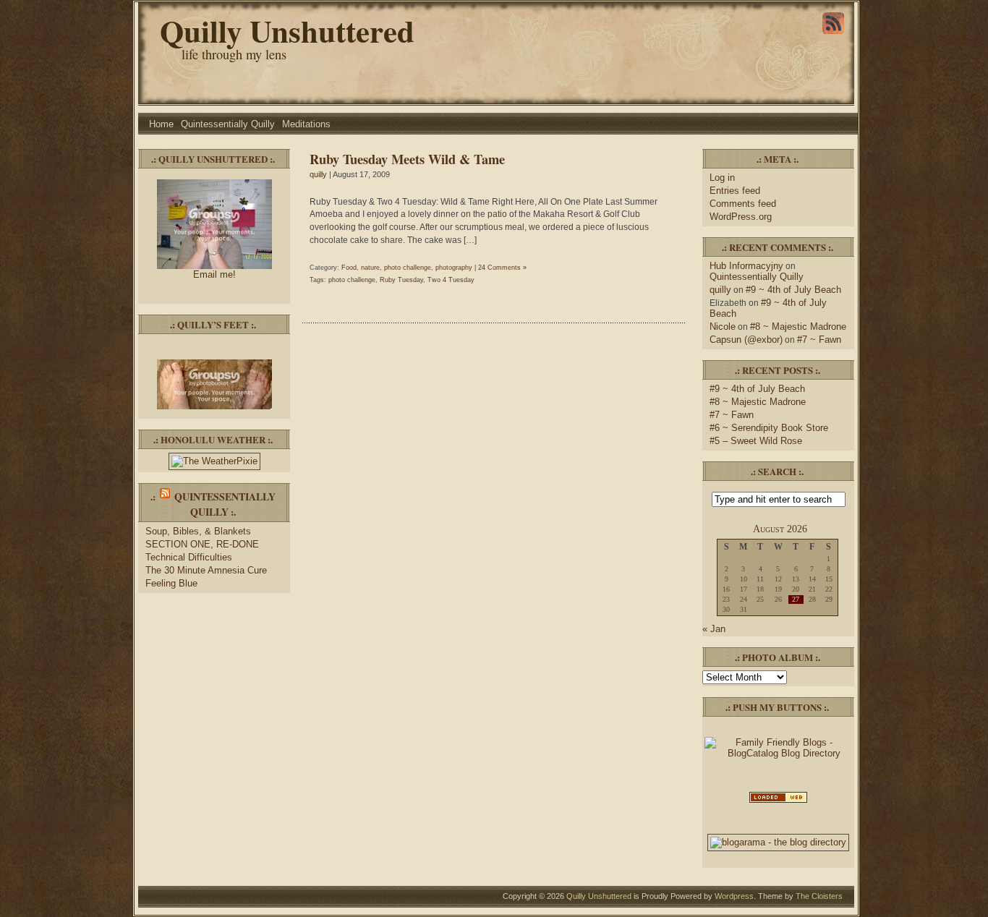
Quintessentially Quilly (228, 124)
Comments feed (743, 203)
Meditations (306, 124)
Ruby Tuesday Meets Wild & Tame (407, 159)
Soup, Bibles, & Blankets (198, 531)
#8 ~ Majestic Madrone (798, 326)
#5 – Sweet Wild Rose (756, 440)
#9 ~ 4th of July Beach (793, 289)
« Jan (713, 628)
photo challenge (407, 267)
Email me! (214, 274)
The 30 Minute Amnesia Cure (206, 570)
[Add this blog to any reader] (833, 34)
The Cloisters (819, 896)
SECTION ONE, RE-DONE (202, 544)
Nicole (723, 326)
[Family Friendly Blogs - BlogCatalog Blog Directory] (778, 753)
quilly (318, 174)
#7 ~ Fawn (819, 339)
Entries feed (735, 190)
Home (161, 124)
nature (370, 267)
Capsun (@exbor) (746, 339)
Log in (722, 177)
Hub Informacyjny (746, 265)
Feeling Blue (171, 583)
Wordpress (734, 896)
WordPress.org (741, 216)
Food (349, 267)
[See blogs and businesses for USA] (778, 801)
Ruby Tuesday (401, 279)
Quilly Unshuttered (287, 31)
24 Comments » (502, 267)
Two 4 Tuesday (450, 279)
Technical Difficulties (188, 557)
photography (453, 267)
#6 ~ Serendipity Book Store (769, 427)
